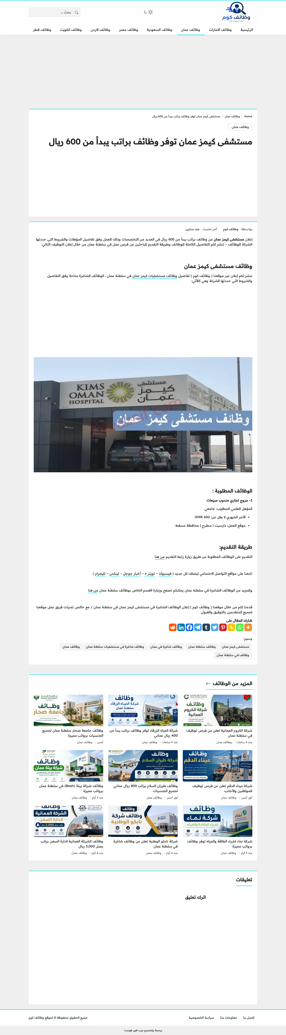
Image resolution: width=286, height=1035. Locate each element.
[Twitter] (214, 627)
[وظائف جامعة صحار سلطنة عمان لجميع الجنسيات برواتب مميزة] (68, 720)
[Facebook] (189, 627)
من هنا (160, 557)
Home (248, 116)
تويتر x (150, 573)
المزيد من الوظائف (232, 683)
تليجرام (100, 573)
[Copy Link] (231, 627)
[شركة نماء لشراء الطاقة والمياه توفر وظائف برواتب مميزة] (217, 830)
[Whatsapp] (239, 627)
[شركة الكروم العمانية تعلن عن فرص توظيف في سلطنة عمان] (217, 720)
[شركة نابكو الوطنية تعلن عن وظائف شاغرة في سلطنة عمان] (143, 830)
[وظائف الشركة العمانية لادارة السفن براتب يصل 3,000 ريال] (68, 830)
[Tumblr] (206, 627)
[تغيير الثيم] (148, 12)
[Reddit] (172, 627)
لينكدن (114, 573)
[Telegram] (198, 627)
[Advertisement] (143, 69)
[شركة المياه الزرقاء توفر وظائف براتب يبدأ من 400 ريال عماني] (143, 720)
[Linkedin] (181, 627)
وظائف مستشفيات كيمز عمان (154, 276)
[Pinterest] (223, 627)
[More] (248, 627)
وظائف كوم (230, 229)
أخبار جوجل (132, 573)
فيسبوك (165, 573)
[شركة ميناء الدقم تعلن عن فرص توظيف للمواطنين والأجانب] (217, 775)
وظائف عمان (232, 116)
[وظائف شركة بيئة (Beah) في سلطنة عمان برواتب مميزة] (68, 775)
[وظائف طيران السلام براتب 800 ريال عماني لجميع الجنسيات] (143, 775)
